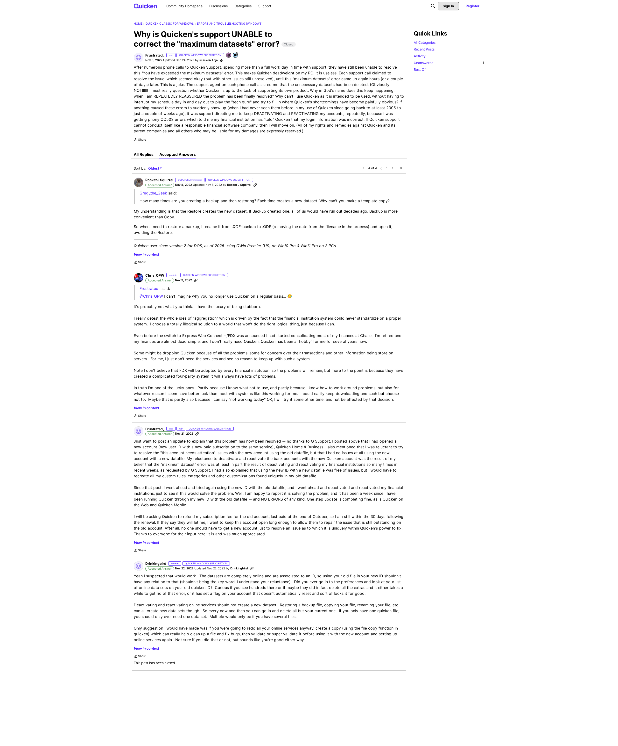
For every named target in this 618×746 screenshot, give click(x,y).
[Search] (433, 6)
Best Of (420, 69)
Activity (420, 56)
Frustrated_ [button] (154, 55)
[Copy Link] (222, 60)
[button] (138, 57)
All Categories (424, 42)
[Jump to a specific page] (400, 168)
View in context (146, 254)
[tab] (143, 154)
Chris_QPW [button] (154, 275)
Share (140, 140)
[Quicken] (145, 6)
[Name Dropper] (229, 55)
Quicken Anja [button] (208, 60)
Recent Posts (424, 49)
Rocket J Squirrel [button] (159, 180)
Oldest (154, 168)
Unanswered (449, 63)
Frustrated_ (150, 288)
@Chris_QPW (151, 296)
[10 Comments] (236, 55)
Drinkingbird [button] (155, 563)
